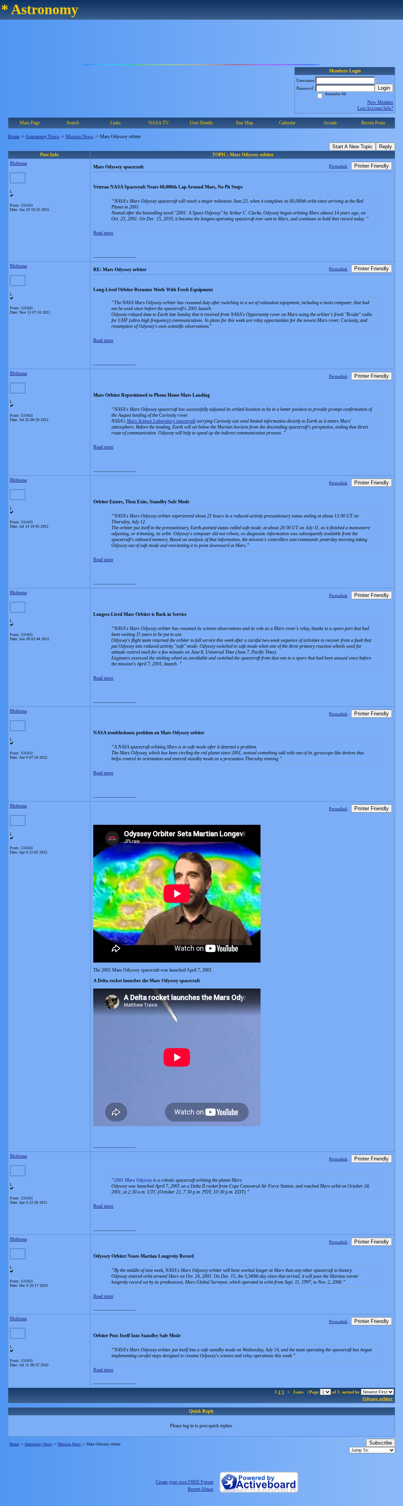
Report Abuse (200, 1489)
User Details (201, 123)
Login (384, 88)
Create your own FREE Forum (184, 1482)
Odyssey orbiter (377, 1398)
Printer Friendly (371, 166)
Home (13, 136)
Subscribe (380, 1443)
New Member (380, 102)
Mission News (79, 136)
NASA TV (158, 123)
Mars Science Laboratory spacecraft (161, 421)
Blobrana (18, 163)
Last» (299, 1392)
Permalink (338, 166)
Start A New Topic (352, 147)
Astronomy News (42, 136)
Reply (385, 147)
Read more (103, 233)
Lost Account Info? (375, 108)
